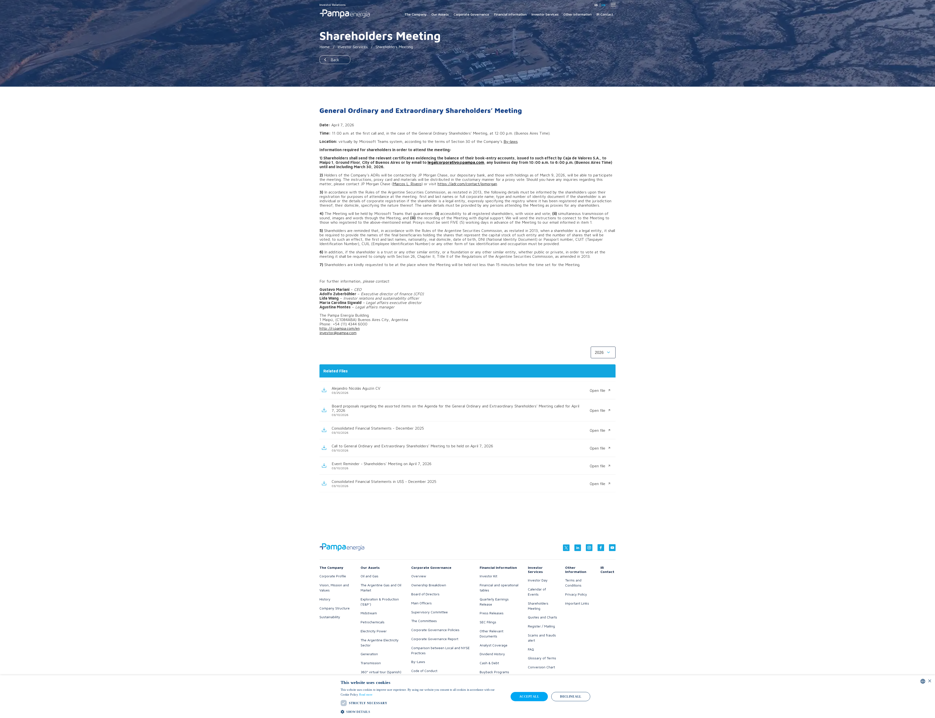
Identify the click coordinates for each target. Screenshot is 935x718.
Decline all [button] (570, 696)
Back (335, 59)
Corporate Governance (471, 14)
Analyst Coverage (493, 645)
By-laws (511, 141)
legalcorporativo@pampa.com (456, 162)
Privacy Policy (576, 594)
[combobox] (922, 681)
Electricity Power (374, 631)
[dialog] (467, 696)
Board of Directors (425, 594)
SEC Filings (488, 622)
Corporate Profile (332, 576)
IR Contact (605, 14)
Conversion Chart (541, 667)
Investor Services (545, 14)
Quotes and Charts (542, 617)
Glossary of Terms (542, 658)
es (596, 5)
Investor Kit (488, 576)
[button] (422, 711)
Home (324, 47)
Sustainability (329, 617)
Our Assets (440, 14)
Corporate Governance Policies (435, 630)
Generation (369, 654)
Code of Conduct (424, 671)
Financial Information (510, 14)
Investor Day (538, 580)
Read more (365, 694)
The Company (415, 14)
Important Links (577, 603)
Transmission (371, 663)
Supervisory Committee (429, 612)
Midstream (369, 613)
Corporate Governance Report (434, 639)
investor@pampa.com (337, 333)
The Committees (424, 621)
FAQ (531, 649)
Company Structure (334, 608)
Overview (418, 576)
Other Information (577, 14)
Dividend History (492, 654)
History (324, 599)
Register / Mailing (541, 626)
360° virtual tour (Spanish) (381, 672)
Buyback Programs (494, 672)
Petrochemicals (372, 622)
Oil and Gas (369, 576)
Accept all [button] (529, 696)
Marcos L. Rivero (407, 184)
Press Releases (492, 613)
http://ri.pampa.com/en (339, 328)
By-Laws (418, 662)
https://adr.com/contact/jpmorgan (467, 184)
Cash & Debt (489, 663)
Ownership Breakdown (428, 585)
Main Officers (421, 603)
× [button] (929, 681)
